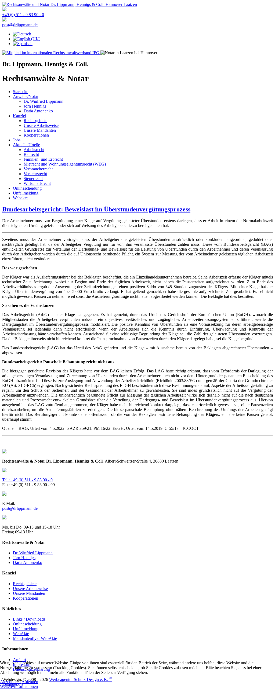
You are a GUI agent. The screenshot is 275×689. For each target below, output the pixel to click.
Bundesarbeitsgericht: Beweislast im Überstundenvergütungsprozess (96, 209)
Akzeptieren (10, 681)
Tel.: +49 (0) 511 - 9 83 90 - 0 (27, 480)
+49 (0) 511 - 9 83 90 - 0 (23, 14)
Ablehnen (29, 681)
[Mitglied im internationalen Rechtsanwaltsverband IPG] (51, 52)
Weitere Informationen (19, 686)
